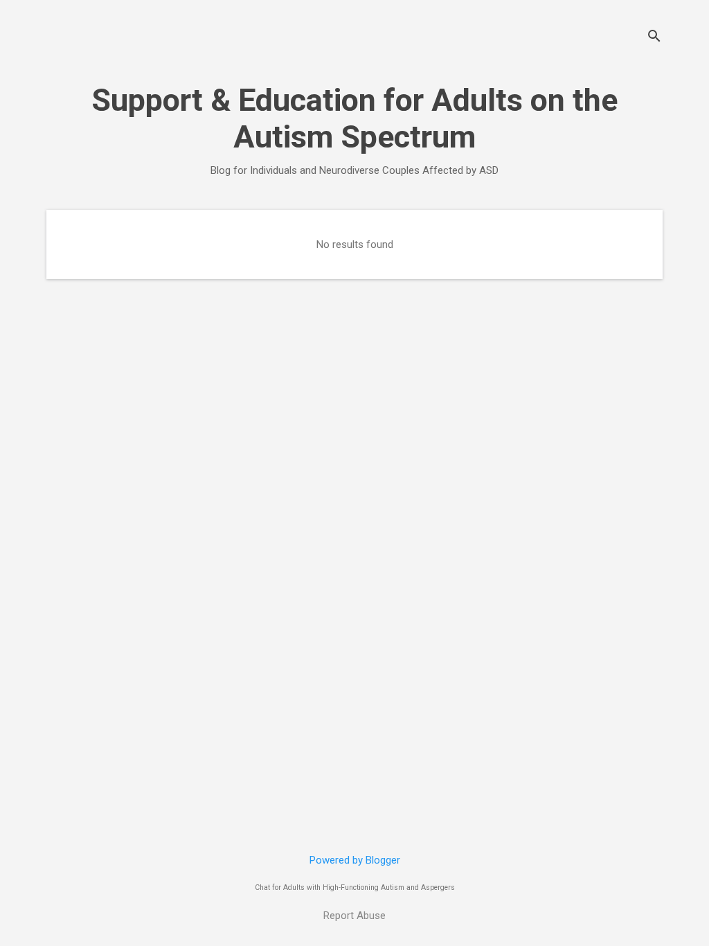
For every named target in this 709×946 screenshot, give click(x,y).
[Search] (654, 38)
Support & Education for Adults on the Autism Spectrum (354, 118)
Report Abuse (354, 915)
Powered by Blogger (354, 860)
